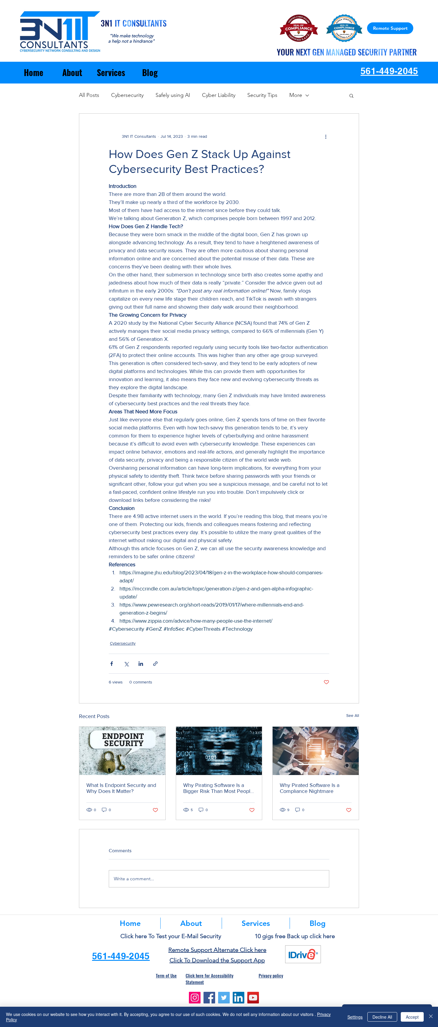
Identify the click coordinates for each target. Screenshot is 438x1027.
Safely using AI (173, 95)
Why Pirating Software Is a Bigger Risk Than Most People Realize (218, 788)
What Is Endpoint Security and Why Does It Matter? (121, 788)
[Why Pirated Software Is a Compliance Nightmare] (316, 751)
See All (352, 715)
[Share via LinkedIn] (141, 663)
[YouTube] (253, 997)
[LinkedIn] (238, 997)
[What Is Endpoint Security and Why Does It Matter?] (122, 751)
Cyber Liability (218, 95)
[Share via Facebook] (111, 663)
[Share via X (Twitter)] (126, 663)
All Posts (89, 95)
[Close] (430, 1016)
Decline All (382, 1017)
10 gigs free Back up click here (295, 936)
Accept (412, 1017)
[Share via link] (155, 663)
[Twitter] (224, 997)
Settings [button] (355, 1017)
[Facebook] (209, 997)
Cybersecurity (127, 95)
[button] (351, 95)
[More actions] (325, 136)
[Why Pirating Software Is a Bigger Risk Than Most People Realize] (219, 751)
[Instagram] (195, 997)
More (295, 95)
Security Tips (262, 95)
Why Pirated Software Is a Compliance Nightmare (309, 788)
